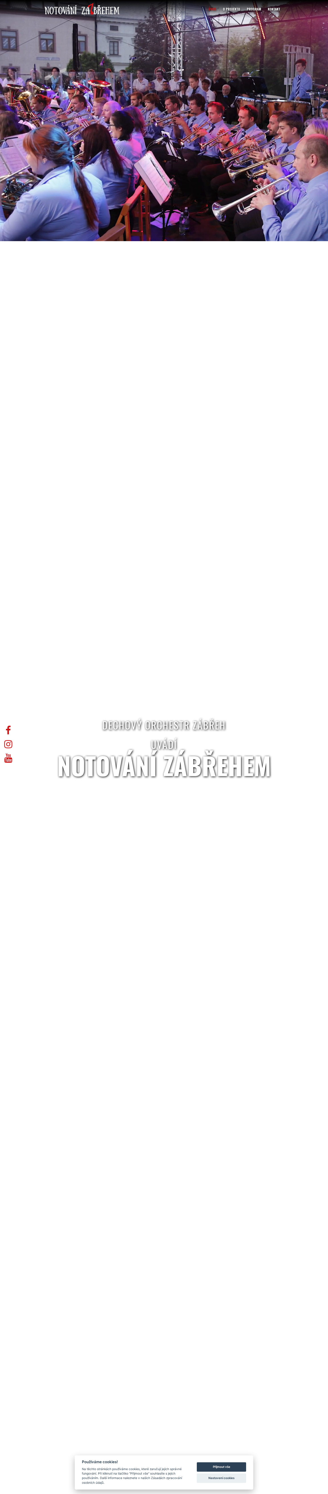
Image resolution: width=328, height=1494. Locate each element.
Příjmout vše (221, 1467)
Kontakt (274, 8)
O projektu (231, 8)
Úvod (212, 8)
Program (254, 8)
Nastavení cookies (221, 1478)
